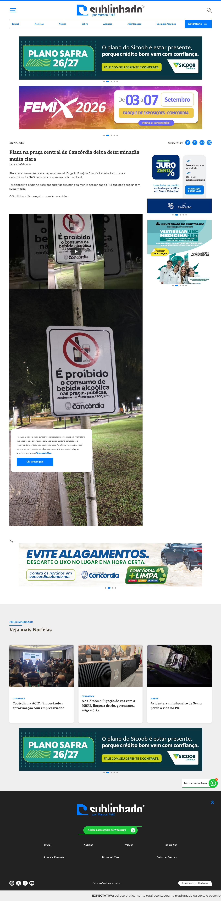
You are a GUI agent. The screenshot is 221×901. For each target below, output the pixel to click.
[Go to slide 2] (107, 81)
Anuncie (107, 24)
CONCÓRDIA (19, 698)
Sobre (85, 24)
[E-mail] (209, 142)
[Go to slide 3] (110, 81)
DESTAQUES (16, 143)
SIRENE (154, 698)
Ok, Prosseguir (35, 461)
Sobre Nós (171, 845)
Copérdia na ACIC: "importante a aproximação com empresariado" (38, 706)
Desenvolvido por (195, 883)
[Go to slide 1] (104, 81)
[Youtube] (31, 883)
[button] (110, 830)
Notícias (39, 24)
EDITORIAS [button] (195, 24)
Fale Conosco (134, 24)
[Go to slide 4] (114, 81)
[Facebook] (187, 142)
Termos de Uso (110, 857)
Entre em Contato (167, 857)
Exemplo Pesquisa (166, 24)
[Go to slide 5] (117, 81)
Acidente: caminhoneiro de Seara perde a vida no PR (176, 706)
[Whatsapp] (201, 142)
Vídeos (62, 24)
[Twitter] (194, 142)
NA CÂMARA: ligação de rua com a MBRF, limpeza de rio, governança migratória (108, 706)
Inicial (15, 24)
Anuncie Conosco (54, 857)
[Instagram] (11, 883)
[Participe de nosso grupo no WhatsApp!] (200, 783)
